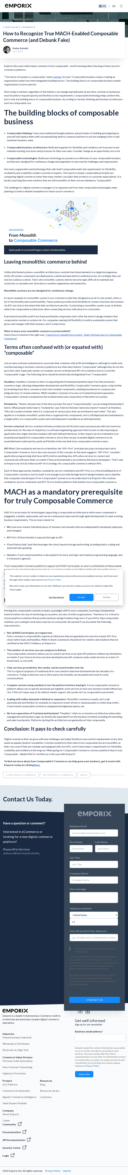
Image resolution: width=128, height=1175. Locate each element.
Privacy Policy (54, 579)
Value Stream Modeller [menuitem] (14, 1103)
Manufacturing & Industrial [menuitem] (16, 1037)
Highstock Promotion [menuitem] (14, 1073)
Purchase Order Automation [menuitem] (17, 1060)
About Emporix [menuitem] (10, 1114)
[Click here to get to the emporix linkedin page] (87, 1012)
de (114, 6)
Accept (81, 597)
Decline (106, 597)
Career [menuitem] (6, 1120)
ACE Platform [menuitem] (9, 1084)
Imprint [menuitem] (67, 1170)
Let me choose (56, 597)
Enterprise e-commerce (58, 775)
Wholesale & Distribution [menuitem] (16, 1043)
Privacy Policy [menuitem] (52, 1170)
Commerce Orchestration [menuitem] (16, 1090)
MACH (83, 775)
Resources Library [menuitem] (49, 1090)
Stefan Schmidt (20, 48)
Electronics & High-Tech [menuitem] (15, 1049)
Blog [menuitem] (42, 1084)
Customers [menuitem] (46, 1096)
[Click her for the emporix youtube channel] (80, 1012)
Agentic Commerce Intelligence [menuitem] (19, 1096)
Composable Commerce (21, 775)
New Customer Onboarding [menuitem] (17, 1067)
